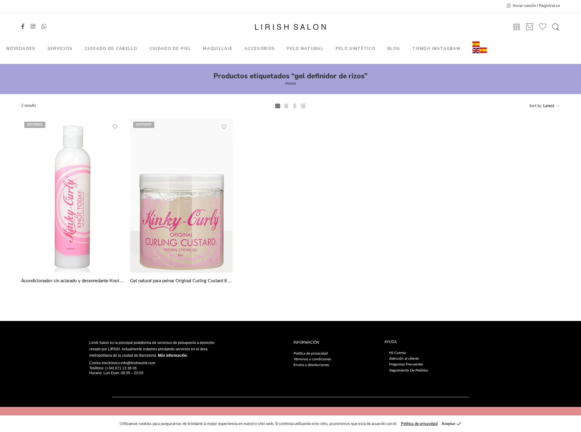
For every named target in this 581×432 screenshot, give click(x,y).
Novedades (20, 48)
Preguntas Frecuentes (406, 364)
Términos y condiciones (312, 359)
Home (290, 84)
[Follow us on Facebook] (23, 27)
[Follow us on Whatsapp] (43, 27)
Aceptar (448, 424)
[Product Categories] (516, 27)
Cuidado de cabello (110, 48)
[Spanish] (476, 44)
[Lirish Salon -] (290, 27)
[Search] (555, 26)
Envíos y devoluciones (311, 365)
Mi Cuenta (397, 353)
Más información (172, 355)
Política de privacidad (311, 353)
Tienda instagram (436, 48)
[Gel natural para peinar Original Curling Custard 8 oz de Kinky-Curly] (181, 196)
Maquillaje (217, 48)
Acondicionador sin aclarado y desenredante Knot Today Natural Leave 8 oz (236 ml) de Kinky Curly (72, 281)
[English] (476, 50)
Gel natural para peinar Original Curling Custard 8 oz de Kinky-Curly (181, 281)
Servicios (60, 48)
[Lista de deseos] (115, 127)
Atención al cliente (404, 358)
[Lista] (529, 27)
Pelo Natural (305, 48)
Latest (548, 106)
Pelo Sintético (355, 48)
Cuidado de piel (170, 48)
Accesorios (260, 48)
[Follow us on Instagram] (33, 27)
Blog (393, 48)
